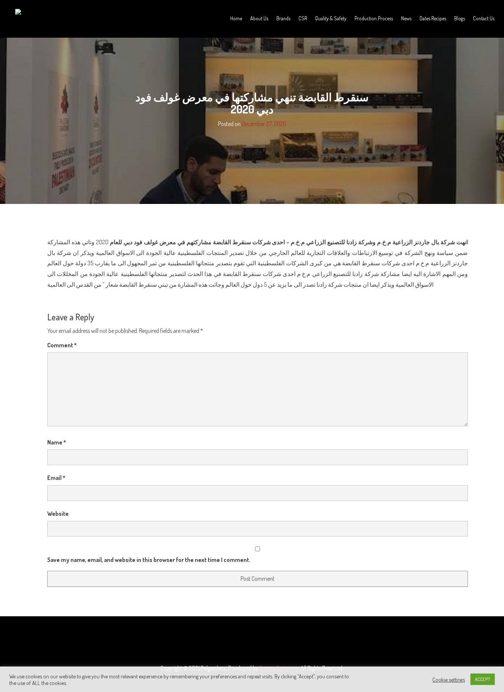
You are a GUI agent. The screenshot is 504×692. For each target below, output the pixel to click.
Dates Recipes (433, 18)
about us (259, 18)
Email (56, 477)
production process (374, 18)
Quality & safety (330, 18)
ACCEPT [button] (482, 679)
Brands (283, 18)
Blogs (459, 18)
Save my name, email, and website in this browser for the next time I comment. (149, 559)
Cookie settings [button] (448, 679)
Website (58, 513)
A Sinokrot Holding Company (43, 24)
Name (56, 442)
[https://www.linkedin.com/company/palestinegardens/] (259, 642)
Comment (62, 345)
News (406, 18)
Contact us (483, 18)
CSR (302, 18)
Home (236, 18)
